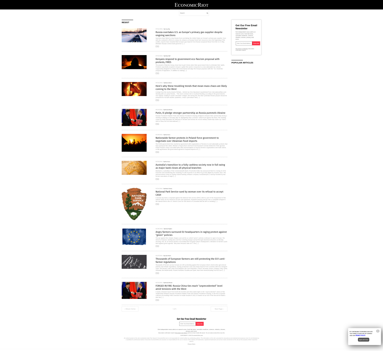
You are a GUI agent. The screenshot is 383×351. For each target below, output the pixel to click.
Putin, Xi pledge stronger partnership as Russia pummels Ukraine (190, 112)
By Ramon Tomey (168, 188)
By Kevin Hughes (168, 228)
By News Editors (168, 82)
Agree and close (363, 339)
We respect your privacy (181, 332)
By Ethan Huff (167, 56)
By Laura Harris (167, 255)
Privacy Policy (191, 344)
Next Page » (219, 309)
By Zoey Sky (167, 29)
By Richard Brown (168, 109)
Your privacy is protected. (241, 48)
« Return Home (130, 309)
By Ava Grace (167, 134)
